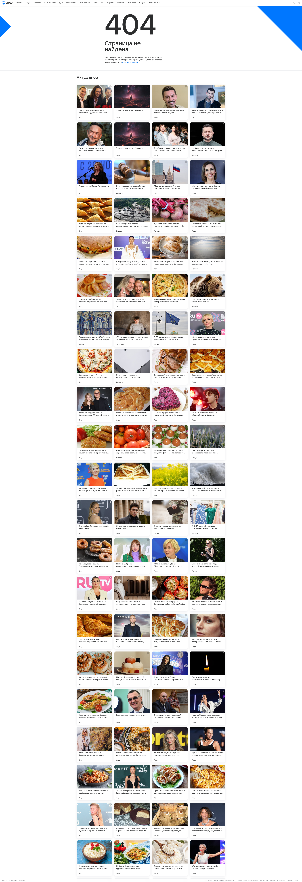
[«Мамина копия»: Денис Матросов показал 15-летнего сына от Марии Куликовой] (170, 556)
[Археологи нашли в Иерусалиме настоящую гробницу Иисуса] (170, 820)
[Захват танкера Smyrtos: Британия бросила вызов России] (207, 253)
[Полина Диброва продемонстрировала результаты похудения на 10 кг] (132, 556)
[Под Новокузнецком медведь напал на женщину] (207, 291)
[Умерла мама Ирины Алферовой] (94, 178)
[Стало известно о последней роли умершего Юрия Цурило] (170, 707)
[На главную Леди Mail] (9, 3)
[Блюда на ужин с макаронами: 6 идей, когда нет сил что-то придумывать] (94, 782)
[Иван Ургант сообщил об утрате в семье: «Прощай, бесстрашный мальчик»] (207, 102)
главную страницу (130, 62)
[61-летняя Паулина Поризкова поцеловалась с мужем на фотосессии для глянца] (170, 744)
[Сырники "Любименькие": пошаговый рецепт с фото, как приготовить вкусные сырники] (94, 291)
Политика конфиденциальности (247, 880)
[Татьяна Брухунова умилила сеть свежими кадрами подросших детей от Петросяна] (207, 593)
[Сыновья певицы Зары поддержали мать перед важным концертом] (170, 669)
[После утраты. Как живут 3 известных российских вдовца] (132, 631)
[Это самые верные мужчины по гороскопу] (132, 518)
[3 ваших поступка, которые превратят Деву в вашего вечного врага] (207, 631)
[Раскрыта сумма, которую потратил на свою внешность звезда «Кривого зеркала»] (94, 140)
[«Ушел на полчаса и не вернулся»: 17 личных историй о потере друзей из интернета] (132, 329)
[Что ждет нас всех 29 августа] (132, 140)
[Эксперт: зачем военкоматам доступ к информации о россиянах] (170, 518)
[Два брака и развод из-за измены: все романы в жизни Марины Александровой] (170, 140)
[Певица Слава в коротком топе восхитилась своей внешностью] (207, 707)
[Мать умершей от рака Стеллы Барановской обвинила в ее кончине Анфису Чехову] (207, 178)
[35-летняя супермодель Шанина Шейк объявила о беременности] (132, 782)
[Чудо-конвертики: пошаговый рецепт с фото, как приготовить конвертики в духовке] (94, 215)
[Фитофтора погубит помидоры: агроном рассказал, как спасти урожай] (132, 442)
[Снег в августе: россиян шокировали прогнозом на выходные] (207, 442)
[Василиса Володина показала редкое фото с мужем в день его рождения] (94, 480)
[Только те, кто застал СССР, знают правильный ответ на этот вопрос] (94, 329)
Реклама (22, 880)
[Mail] (3, 3)
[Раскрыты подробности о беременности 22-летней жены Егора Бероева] (94, 404)
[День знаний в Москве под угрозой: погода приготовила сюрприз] (207, 556)
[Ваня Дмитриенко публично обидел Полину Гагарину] (207, 404)
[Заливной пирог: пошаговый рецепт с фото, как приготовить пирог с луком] (94, 253)
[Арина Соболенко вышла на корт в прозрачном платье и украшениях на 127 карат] (207, 744)
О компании (13, 880)
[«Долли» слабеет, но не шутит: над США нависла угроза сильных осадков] (207, 480)
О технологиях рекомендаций (224, 880)
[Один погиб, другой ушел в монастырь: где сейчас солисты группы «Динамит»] (94, 102)
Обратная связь (292, 880)
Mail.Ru (4, 880)
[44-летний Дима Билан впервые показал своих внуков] (170, 102)
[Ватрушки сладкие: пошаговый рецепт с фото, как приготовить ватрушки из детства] (94, 669)
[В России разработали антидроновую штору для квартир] (132, 367)
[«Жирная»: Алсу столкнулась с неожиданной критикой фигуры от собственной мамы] (132, 253)
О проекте (208, 880)
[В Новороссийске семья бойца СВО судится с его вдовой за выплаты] (132, 178)
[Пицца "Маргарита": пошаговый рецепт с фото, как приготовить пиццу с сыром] (207, 782)
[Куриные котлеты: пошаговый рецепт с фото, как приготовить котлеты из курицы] (94, 442)
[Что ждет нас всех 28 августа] (132, 102)
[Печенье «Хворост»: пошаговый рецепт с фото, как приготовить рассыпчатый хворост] (132, 404)
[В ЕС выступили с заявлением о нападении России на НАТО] (170, 329)
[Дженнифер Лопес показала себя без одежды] (94, 518)
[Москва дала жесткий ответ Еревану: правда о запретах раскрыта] (170, 178)
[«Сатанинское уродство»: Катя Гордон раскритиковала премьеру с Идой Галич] (207, 858)
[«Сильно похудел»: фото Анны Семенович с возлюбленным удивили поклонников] (94, 593)
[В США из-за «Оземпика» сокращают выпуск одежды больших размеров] (207, 518)
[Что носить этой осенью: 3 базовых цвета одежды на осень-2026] (94, 744)
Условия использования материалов (272, 880)
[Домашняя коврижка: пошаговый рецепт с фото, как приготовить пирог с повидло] (132, 480)
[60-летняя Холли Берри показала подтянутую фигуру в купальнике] (207, 820)
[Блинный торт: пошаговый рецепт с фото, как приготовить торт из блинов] (132, 820)
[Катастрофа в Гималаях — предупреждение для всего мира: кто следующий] (132, 215)
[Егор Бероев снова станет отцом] (132, 707)
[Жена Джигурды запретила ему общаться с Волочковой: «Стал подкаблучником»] (132, 291)
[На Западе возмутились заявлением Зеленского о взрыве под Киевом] (207, 140)
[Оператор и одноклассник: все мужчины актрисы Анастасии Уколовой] (94, 820)
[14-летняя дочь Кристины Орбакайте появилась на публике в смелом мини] (207, 329)
